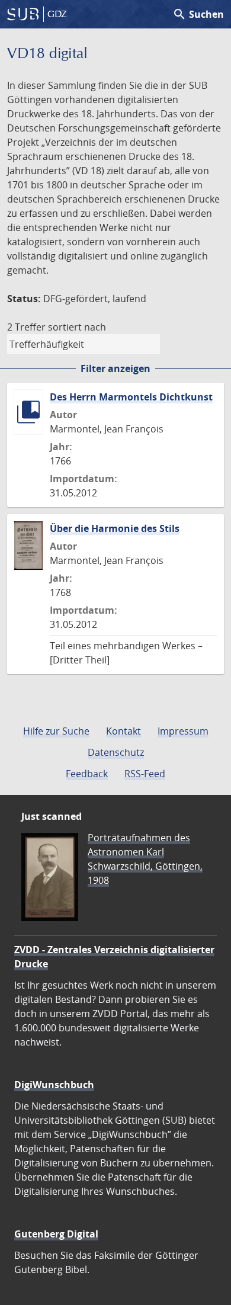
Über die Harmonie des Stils (114, 528)
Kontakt (123, 731)
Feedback (87, 773)
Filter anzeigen (115, 368)
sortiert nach (77, 327)
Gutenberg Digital (56, 1233)
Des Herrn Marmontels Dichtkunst (131, 396)
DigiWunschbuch (54, 1084)
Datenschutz (116, 752)
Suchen (198, 14)
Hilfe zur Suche (56, 731)
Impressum (183, 731)
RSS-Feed (144, 773)
